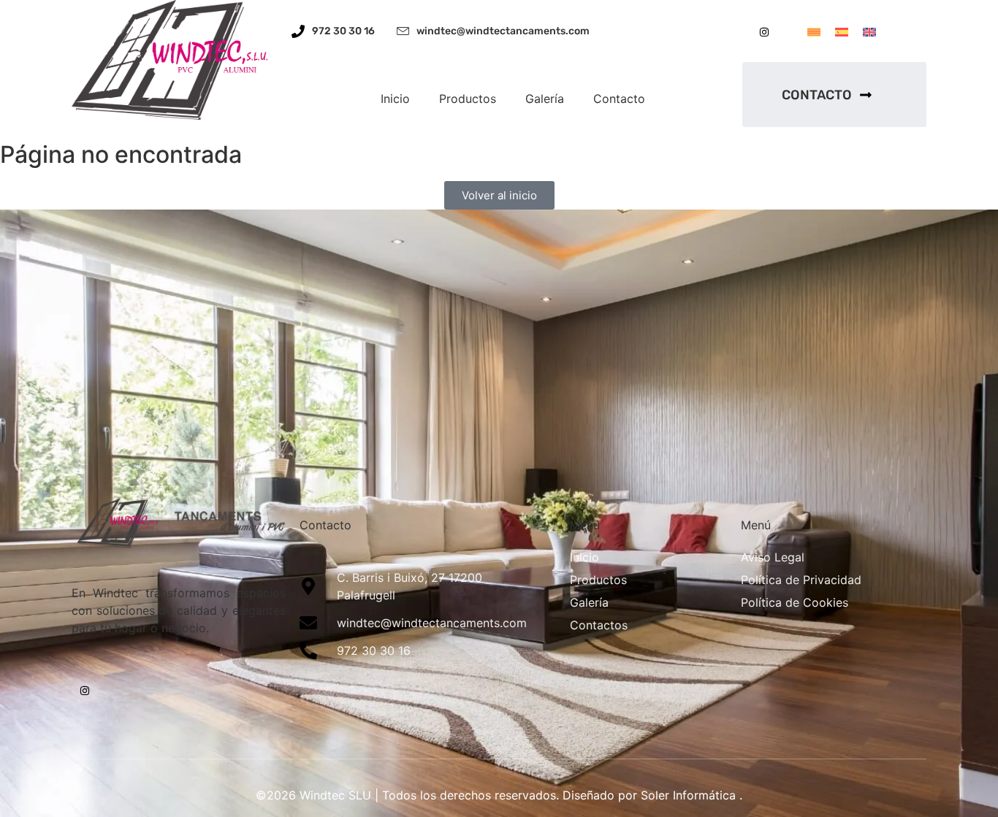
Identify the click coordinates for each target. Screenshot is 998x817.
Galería (544, 98)
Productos (467, 98)
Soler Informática (688, 795)
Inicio (395, 98)
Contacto (619, 98)
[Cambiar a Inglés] (869, 31)
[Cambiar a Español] (842, 31)
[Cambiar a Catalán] (814, 31)
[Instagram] (764, 32)
